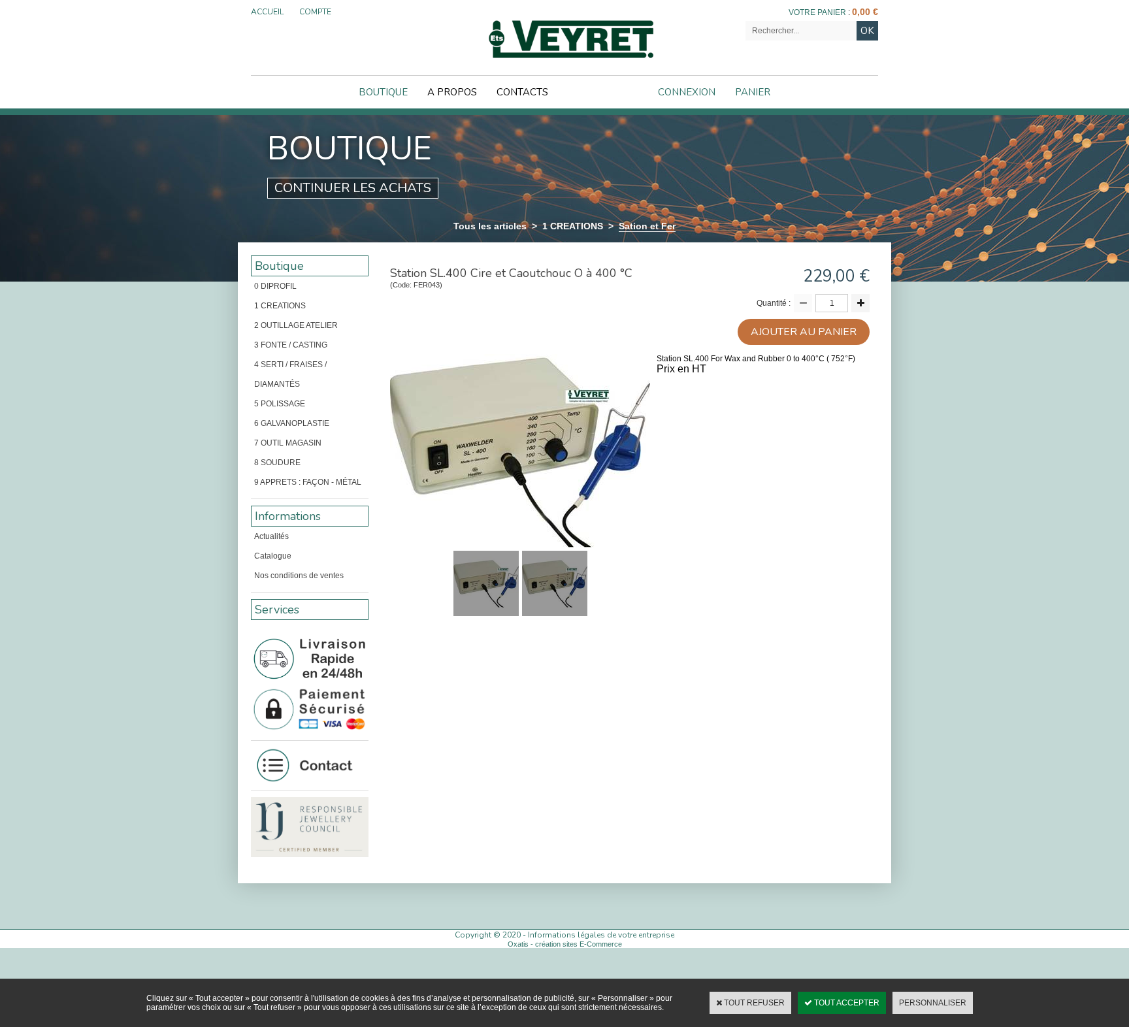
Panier (752, 92)
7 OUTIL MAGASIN (287, 443)
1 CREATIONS (572, 226)
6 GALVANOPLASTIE (291, 423)
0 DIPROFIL (275, 286)
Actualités (271, 536)
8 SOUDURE (277, 462)
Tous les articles (490, 226)
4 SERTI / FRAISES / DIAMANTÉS (290, 374)
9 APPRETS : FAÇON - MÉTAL (307, 482)
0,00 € (865, 12)
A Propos (452, 92)
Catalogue (272, 556)
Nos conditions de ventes (299, 575)
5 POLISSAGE (279, 403)
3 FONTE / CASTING (290, 345)
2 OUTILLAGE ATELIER (296, 325)
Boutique (383, 92)
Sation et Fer (647, 226)
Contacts (522, 92)
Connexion (686, 92)
